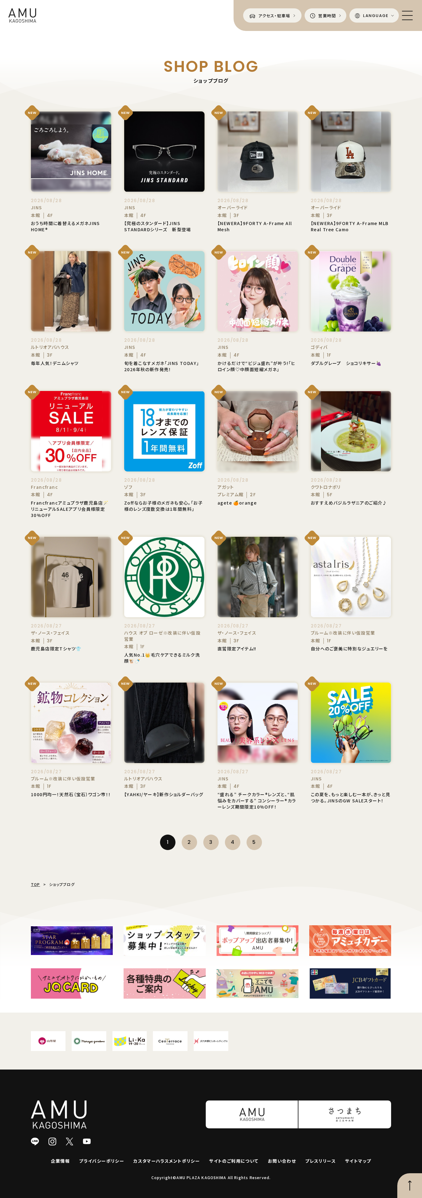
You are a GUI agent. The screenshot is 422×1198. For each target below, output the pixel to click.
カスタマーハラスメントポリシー (166, 1161)
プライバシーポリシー (101, 1161)
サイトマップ (358, 1161)
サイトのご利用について (233, 1161)
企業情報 (60, 1161)
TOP (35, 884)
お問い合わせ (282, 1161)
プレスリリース (320, 1161)
